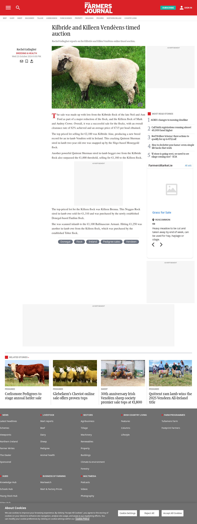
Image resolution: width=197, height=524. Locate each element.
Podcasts (85, 482)
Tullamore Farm (170, 421)
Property (85, 448)
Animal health (47, 455)
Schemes (4, 427)
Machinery (86, 434)
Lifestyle (125, 434)
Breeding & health (26, 53)
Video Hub (5, 502)
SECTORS (88, 415)
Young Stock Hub (8, 495)
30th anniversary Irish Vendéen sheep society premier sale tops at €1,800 (121, 398)
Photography (87, 495)
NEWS (5, 415)
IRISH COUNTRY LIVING (135, 415)
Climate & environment (93, 461)
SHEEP (19, 18)
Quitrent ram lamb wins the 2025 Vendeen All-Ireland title (170, 398)
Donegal (65, 241)
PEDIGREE (100, 18)
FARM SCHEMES (66, 18)
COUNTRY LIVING (131, 18)
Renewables (87, 441)
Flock (79, 241)
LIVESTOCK (48, 415)
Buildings (86, 455)
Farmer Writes (7, 448)
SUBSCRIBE (168, 7)
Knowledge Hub (8, 482)
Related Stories (18, 357)
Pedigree (45, 448)
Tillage (84, 427)
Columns (125, 427)
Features (125, 421)
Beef (42, 427)
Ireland (93, 241)
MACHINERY (29, 18)
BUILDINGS (89, 18)
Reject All (149, 513)
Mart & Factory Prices (51, 489)
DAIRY (12, 18)
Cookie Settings (127, 513)
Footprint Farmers (171, 427)
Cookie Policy (82, 518)
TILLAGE (40, 18)
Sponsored (5, 461)
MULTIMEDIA (89, 476)
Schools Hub (6, 489)
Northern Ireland (9, 441)
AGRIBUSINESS (51, 18)
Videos (84, 489)
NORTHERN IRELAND (114, 18)
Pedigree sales (111, 241)
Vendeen (131, 241)
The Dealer (5, 455)
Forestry (85, 468)
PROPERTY (78, 18)
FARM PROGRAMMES (174, 415)
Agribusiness (87, 421)
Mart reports (46, 421)
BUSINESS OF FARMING (54, 476)
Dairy (43, 434)
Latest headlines (8, 421)
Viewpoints (5, 434)
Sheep (43, 441)
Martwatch (45, 482)
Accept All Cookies (172, 513)
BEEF (5, 18)
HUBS (5, 476)
